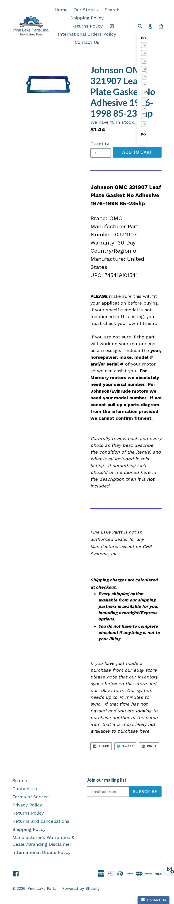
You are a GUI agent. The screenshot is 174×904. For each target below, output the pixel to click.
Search (112, 9)
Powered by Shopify (81, 888)
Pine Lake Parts (42, 888)
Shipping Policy (87, 18)
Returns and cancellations (40, 821)
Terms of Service (30, 796)
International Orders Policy (87, 34)
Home (61, 9)
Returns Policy (87, 26)
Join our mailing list (106, 780)
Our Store (87, 9)
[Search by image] (111, 26)
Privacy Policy (27, 805)
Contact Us (87, 42)
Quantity (99, 144)
